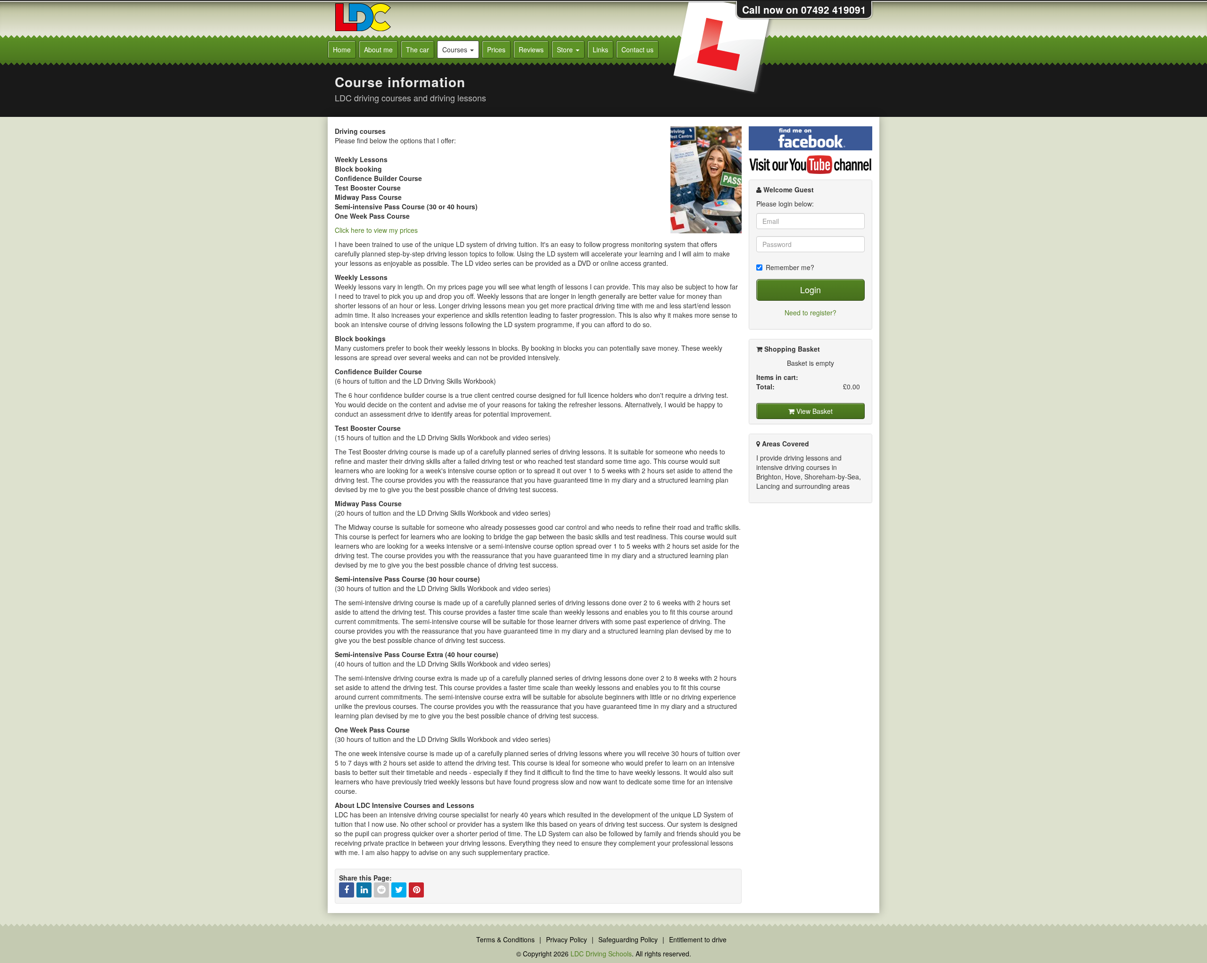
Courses (455, 49)
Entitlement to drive (698, 939)
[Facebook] (346, 889)
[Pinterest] (416, 889)
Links (600, 49)
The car (417, 49)
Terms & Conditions (505, 939)
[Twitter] (398, 889)
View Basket (813, 411)
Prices (496, 49)
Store (566, 49)
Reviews (531, 49)
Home (342, 49)
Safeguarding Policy (628, 939)
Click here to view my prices (376, 230)
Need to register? (810, 312)
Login (810, 289)
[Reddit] (381, 889)
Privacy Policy (566, 939)
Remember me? (790, 267)
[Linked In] (364, 889)
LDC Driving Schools (601, 953)
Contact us (637, 49)
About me (378, 49)
